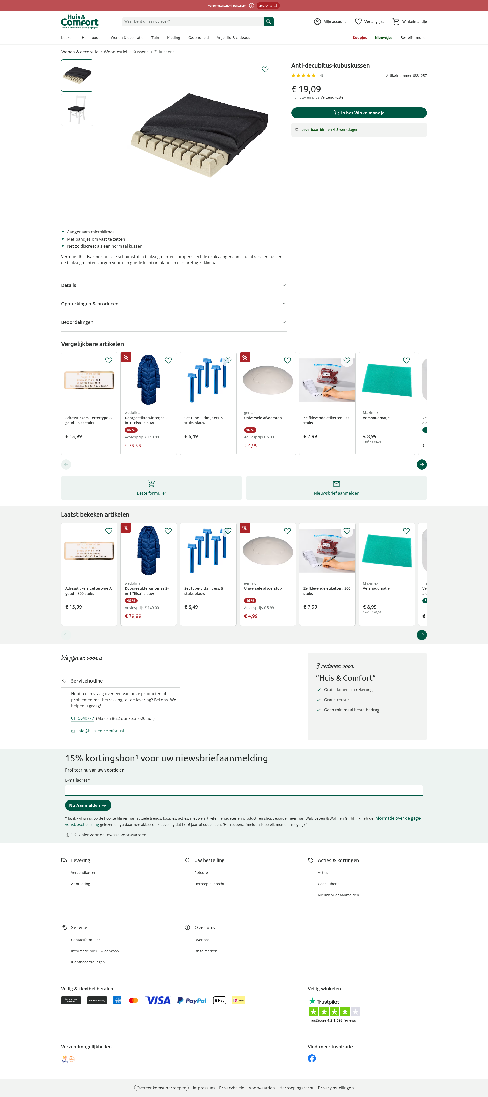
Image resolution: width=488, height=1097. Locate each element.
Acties (323, 872)
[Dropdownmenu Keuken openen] (76, 38)
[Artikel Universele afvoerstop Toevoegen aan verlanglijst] (287, 360)
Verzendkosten (83, 872)
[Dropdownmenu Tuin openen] (161, 38)
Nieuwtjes (383, 37)
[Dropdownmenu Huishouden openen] (105, 38)
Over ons (202, 939)
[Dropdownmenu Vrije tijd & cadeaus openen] (252, 38)
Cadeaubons (328, 883)
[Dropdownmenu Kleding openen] (182, 38)
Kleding (173, 37)
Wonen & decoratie (127, 37)
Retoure (201, 872)
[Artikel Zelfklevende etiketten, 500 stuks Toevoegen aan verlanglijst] (347, 360)
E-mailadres (76, 780)
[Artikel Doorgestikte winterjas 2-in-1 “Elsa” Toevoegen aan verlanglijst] (168, 360)
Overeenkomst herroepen (161, 1088)
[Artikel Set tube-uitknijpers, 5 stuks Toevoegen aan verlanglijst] (228, 360)
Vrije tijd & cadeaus (233, 37)
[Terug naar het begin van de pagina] (482, 1060)
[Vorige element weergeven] (66, 464)
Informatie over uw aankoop (95, 950)
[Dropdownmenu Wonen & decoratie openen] (145, 38)
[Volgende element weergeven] (422, 464)
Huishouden (92, 37)
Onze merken (205, 950)
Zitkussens (164, 52)
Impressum (204, 1088)
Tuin (155, 37)
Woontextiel (115, 52)
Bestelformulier (414, 37)
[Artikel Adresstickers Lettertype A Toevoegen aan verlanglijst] (108, 360)
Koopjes (360, 37)
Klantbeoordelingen (88, 962)
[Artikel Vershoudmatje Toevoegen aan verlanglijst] (406, 360)
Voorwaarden (262, 1088)
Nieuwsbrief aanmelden (338, 895)
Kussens (141, 52)
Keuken (67, 37)
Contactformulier (85, 939)
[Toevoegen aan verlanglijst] (265, 69)
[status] (191, 21)
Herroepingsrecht (209, 883)
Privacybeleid (232, 1088)
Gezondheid (198, 37)
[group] (199, 135)
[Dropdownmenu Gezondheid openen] (211, 38)
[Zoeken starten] (269, 21)
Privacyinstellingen (336, 1088)
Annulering (80, 883)
